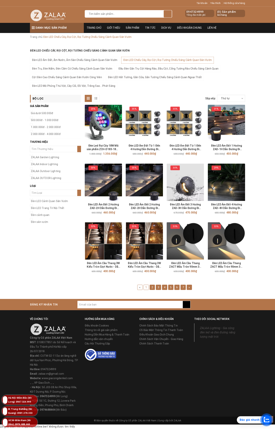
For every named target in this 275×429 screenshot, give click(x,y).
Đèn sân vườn (39, 221)
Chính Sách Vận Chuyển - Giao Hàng (161, 339)
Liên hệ (212, 27)
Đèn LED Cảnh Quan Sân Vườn (49, 201)
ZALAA (177, 420)
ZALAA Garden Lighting (45, 157)
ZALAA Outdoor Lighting (46, 171)
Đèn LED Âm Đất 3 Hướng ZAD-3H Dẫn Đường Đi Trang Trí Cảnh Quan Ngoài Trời (185, 206)
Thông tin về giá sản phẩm (101, 330)
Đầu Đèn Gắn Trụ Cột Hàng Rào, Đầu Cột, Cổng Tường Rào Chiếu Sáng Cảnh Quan (168, 68)
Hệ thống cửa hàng (234, 3)
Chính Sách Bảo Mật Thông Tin (158, 325)
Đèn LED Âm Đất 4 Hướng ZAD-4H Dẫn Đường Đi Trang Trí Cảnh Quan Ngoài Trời (226, 206)
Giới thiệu (113, 27)
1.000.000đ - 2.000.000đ (46, 127)
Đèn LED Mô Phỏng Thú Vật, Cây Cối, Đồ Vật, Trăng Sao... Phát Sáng (73, 85)
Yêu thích (215, 3)
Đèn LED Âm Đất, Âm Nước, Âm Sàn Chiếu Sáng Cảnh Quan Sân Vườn (74, 59)
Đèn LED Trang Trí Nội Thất (47, 208)
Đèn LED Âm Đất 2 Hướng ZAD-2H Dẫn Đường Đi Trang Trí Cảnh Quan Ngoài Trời (103, 206)
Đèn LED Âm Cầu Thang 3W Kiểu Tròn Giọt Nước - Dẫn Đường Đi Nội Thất (103, 265)
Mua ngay (110, 153)
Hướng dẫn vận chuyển (99, 339)
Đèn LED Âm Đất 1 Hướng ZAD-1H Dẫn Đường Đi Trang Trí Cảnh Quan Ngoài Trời (226, 147)
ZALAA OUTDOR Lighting (46, 178)
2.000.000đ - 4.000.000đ (46, 134)
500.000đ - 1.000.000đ (44, 120)
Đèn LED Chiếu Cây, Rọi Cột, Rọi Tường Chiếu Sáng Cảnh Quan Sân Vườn (167, 59)
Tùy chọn (151, 153)
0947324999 (195, 11)
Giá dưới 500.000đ (42, 113)
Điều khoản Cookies (97, 325)
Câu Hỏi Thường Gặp (97, 343)
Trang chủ (94, 27)
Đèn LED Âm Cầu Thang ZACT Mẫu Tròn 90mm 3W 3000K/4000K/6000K (185, 265)
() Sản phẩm (226, 13)
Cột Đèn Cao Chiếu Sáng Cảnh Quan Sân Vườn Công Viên (67, 77)
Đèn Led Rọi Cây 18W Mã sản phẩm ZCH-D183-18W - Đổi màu (103, 147)
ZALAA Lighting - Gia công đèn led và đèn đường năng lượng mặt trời (217, 332)
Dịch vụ (166, 27)
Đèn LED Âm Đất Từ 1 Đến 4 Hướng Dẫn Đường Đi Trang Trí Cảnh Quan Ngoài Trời (144, 147)
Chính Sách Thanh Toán (154, 343)
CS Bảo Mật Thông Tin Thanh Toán (161, 330)
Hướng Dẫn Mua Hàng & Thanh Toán (107, 334)
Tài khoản (201, 3)
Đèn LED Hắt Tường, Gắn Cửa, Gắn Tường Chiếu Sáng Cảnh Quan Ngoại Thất (155, 77)
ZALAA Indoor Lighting (44, 164)
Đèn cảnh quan (40, 214)
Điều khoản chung (189, 27)
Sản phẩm (132, 27)
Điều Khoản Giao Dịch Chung (156, 334)
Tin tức (150, 27)
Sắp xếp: (210, 98)
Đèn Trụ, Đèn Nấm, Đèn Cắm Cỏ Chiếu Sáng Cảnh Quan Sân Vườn (72, 68)
